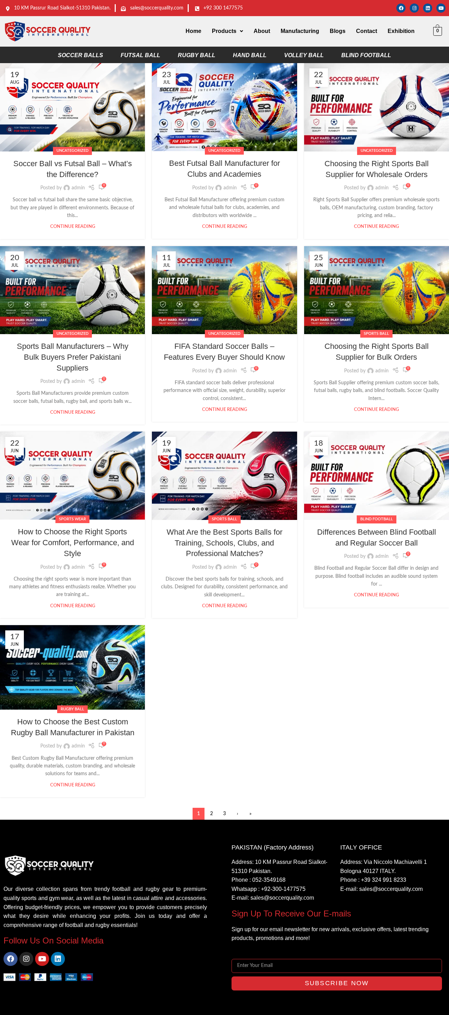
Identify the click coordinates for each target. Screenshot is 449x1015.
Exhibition (401, 31)
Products (224, 31)
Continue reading (72, 226)
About (262, 31)
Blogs (338, 31)
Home (193, 31)
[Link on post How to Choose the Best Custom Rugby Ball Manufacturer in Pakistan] (72, 667)
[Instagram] (414, 8)
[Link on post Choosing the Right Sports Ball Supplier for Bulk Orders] (376, 290)
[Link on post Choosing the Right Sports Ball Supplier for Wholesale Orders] (376, 107)
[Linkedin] (427, 8)
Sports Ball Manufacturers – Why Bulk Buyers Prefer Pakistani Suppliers (72, 357)
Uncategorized (72, 151)
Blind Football (376, 519)
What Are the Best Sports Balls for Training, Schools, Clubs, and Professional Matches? (224, 543)
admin (78, 187)
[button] (227, 31)
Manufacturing (300, 31)
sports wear (72, 519)
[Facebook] (401, 8)
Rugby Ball (72, 709)
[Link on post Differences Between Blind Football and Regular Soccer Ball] (376, 476)
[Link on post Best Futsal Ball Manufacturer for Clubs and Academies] (224, 107)
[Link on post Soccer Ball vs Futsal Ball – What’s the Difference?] (72, 107)
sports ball (376, 334)
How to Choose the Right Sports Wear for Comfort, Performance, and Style (72, 542)
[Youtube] (440, 8)
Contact (366, 31)
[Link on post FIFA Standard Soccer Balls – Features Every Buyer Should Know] (224, 290)
